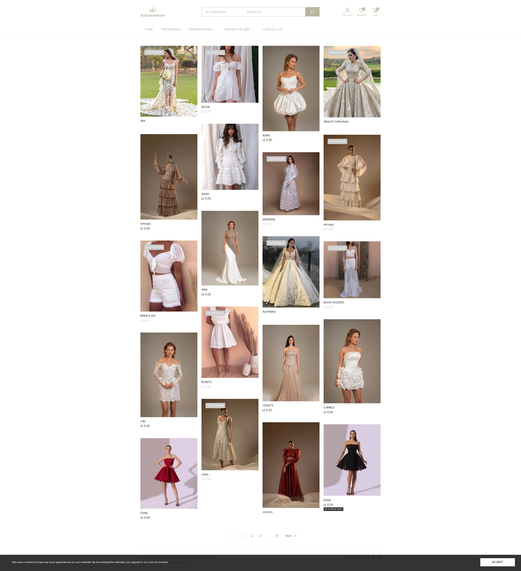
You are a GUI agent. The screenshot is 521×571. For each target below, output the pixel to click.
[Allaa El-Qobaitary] (352, 81)
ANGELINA (269, 219)
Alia (142, 121)
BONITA (206, 382)
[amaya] (168, 177)
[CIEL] (168, 375)
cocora (268, 512)
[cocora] (291, 465)
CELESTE (268, 405)
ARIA (204, 290)
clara (204, 474)
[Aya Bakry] (291, 271)
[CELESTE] (291, 363)
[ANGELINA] (291, 183)
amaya (145, 224)
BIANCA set (147, 316)
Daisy (327, 500)
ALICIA (205, 107)
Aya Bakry (269, 312)
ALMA (205, 194)
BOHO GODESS (334, 302)
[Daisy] (352, 460)
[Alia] (168, 81)
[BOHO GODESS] (352, 270)
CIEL (143, 421)
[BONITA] (229, 342)
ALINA (266, 135)
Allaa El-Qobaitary (336, 121)
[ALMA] (229, 157)
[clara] (229, 434)
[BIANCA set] (168, 276)
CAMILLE (329, 407)
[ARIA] (229, 248)
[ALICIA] (229, 74)
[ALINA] (291, 88)
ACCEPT (497, 562)
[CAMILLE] (352, 361)
